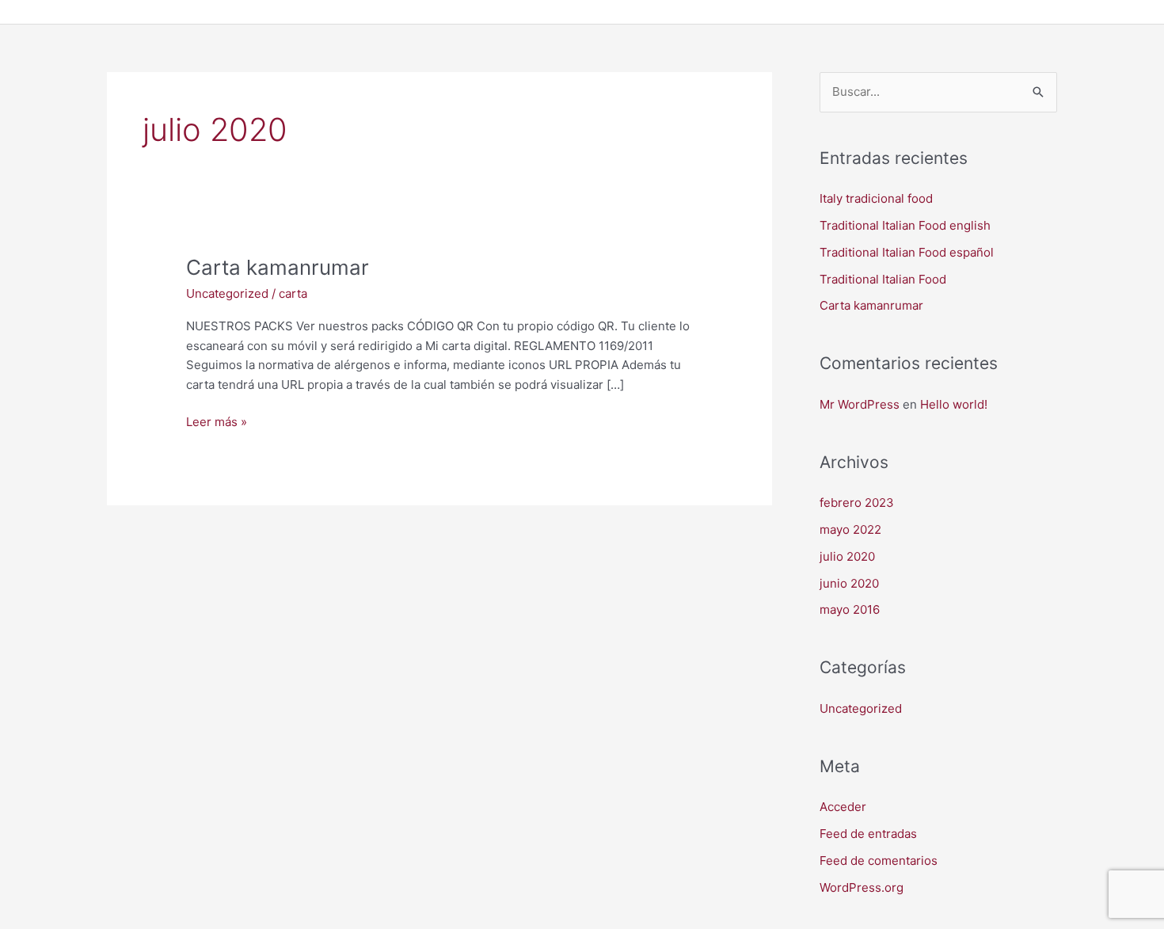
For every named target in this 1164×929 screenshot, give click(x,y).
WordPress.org (861, 887)
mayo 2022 (850, 529)
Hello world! (953, 404)
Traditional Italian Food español (907, 252)
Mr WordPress (860, 404)
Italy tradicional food (876, 198)
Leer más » (216, 421)
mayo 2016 (850, 609)
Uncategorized (227, 293)
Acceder (843, 806)
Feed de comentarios (879, 860)
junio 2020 (849, 583)
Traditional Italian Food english (905, 225)
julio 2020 (847, 556)
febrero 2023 (857, 502)
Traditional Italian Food (883, 279)
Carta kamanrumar (277, 267)
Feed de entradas (868, 833)
